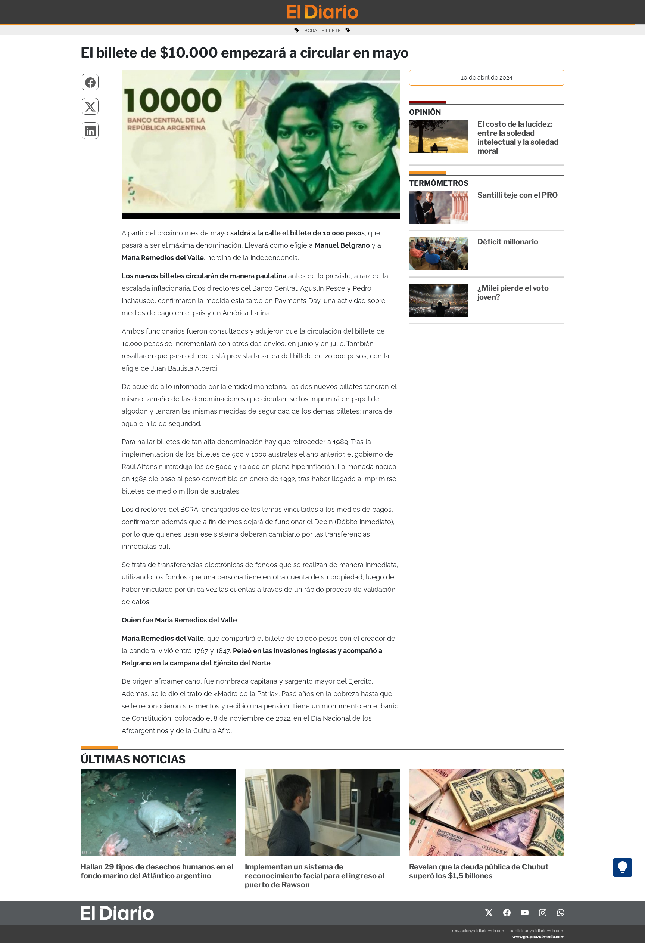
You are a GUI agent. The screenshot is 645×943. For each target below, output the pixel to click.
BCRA (310, 30)
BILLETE (331, 30)
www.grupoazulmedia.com (538, 936)
